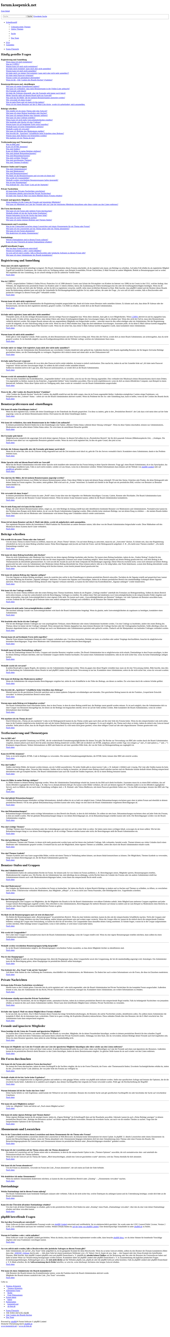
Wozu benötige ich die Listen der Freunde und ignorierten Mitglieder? (33, 202)
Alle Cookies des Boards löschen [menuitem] (19, 1315)
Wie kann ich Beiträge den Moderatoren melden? (25, 131)
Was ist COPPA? (12, 64)
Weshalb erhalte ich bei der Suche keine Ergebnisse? (26, 213)
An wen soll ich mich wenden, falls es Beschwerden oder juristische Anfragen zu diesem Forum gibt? (46, 253)
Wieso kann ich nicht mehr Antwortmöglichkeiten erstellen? (29, 120)
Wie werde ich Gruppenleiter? (17, 178)
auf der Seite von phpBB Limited (85, 1227)
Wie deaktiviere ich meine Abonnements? (22, 233)
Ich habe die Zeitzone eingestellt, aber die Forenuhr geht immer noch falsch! (36, 93)
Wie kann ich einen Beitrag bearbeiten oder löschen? (26, 113)
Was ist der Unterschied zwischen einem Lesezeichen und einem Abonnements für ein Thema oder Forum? (48, 226)
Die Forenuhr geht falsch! (16, 91)
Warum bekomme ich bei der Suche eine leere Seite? (26, 215)
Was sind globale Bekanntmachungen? (21, 153)
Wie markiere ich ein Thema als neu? (20, 138)
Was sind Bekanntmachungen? (18, 156)
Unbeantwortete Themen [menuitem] (20, 27)
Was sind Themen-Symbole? (17, 162)
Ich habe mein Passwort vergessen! (19, 75)
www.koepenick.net (9, 1326)
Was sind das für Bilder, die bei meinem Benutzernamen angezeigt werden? (35, 98)
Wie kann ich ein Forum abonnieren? (20, 231)
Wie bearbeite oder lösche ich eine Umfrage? (23, 122)
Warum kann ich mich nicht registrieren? (22, 66)
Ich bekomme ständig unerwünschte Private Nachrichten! (28, 193)
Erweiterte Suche (40, 16)
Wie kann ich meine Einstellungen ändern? (22, 86)
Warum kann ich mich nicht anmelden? (21, 71)
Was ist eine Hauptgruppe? (16, 182)
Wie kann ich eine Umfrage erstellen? (20, 118)
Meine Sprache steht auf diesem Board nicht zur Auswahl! (29, 95)
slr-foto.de (11, 1306)
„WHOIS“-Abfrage (21, 1253)
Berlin (9, 1293)
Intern (9, 1300)
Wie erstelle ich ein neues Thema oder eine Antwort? (26, 111)
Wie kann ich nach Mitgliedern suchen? (21, 218)
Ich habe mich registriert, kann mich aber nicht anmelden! (28, 69)
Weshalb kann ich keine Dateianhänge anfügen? (25, 127)
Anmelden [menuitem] (10, 45)
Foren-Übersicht (12, 1311)
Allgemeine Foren (13, 1291)
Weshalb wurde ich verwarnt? (17, 129)
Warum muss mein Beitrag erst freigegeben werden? (26, 136)
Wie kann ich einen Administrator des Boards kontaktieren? (29, 255)
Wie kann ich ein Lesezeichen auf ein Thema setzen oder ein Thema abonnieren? (37, 229)
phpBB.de (10, 469)
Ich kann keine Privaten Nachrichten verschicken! (25, 191)
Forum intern (11, 1297)
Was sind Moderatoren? (15, 171)
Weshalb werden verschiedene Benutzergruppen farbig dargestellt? (32, 180)
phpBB (14, 1322)
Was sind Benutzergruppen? (17, 173)
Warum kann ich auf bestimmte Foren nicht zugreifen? (27, 124)
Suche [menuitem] (13, 33)
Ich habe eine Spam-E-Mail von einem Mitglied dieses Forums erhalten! (34, 196)
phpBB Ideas (118, 1238)
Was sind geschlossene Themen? (19, 160)
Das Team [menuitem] (15, 38)
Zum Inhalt (5, 11)
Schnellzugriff (11, 22)
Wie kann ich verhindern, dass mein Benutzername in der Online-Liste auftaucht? (38, 89)
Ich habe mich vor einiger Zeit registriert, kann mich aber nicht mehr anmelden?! (37, 73)
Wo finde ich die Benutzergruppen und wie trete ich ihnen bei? (30, 176)
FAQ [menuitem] (8, 42)
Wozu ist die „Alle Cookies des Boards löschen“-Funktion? (29, 80)
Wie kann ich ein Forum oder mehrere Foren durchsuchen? (29, 211)
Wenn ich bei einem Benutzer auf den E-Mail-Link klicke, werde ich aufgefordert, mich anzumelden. (45, 104)
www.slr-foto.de (25, 1326)
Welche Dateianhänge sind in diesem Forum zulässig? (27, 240)
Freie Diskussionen (15, 1295)
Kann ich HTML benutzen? (17, 147)
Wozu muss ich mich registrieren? (19, 62)
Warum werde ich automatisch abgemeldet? (23, 78)
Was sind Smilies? (13, 149)
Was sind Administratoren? (16, 169)
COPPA (135, 317)
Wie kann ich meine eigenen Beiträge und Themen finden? (29, 220)
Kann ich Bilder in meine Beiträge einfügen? (23, 151)
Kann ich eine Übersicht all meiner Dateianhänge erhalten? (29, 242)
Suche (30, 16)
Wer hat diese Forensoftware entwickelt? (22, 248)
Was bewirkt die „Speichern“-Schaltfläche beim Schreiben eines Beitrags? (35, 133)
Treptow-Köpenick (13, 1286)
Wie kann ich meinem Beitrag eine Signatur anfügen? (27, 115)
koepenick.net (12, 1304)
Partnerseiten (11, 1302)
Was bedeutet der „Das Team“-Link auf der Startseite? (27, 185)
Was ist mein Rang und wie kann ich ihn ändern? (25, 102)
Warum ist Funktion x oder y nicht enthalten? (23, 251)
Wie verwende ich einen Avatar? (18, 100)
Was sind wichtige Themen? (17, 158)
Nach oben (10, 275)
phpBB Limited (148, 467)
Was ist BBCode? (13, 144)
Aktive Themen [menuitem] (17, 29)
